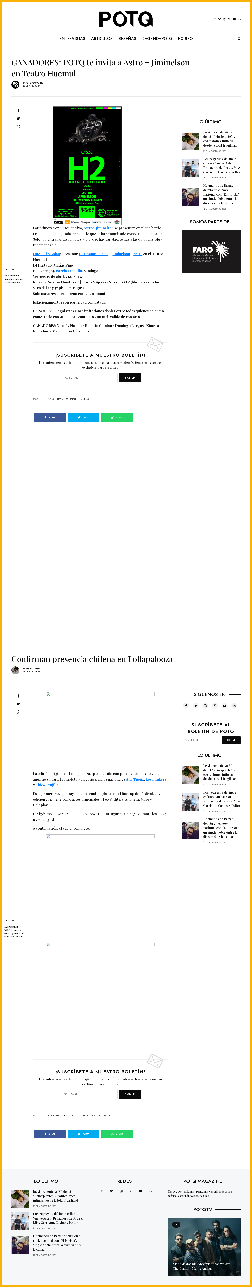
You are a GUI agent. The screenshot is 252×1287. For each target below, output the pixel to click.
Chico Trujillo (70, 1116)
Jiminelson (105, 228)
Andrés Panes (33, 668)
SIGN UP (130, 377)
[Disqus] (126, 482)
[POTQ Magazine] (126, 19)
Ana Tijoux (53, 1116)
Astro (88, 228)
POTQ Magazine (34, 82)
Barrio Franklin (69, 270)
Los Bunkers (104, 1116)
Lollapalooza (88, 1116)
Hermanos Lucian (93, 253)
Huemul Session (46, 253)
